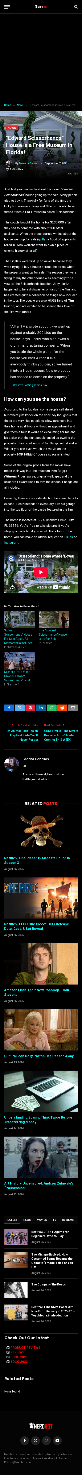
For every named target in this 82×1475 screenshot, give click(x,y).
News (12, 128)
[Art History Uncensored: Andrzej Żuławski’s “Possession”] (41, 1157)
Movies (42, 1219)
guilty (41, 239)
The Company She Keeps (48, 1284)
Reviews (68, 1219)
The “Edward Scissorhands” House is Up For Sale (53, 634)
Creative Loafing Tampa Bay (30, 385)
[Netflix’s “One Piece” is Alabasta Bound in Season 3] (41, 832)
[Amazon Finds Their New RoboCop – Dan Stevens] (41, 964)
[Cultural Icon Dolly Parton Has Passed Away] (41, 1029)
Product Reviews (25, 1348)
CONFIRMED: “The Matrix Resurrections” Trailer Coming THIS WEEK (61, 735)
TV (54, 1219)
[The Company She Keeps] (16, 1290)
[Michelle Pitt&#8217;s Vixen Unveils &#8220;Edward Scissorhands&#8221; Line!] (19, 661)
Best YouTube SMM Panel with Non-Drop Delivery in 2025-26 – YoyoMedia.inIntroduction (53, 1311)
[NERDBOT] (41, 7)
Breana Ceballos (30, 163)
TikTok (68, 537)
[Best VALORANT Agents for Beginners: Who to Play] (16, 1237)
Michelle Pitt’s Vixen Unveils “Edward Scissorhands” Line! (17, 676)
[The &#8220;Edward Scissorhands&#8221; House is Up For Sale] (54, 619)
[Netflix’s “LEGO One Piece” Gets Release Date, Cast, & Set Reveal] (41, 898)
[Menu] (7, 7)
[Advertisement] (41, 58)
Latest (12, 1219)
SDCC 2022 (19, 1362)
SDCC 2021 (19, 1357)
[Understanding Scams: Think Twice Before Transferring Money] (41, 1091)
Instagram (11, 543)
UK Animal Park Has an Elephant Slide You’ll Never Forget (22, 735)
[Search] (75, 7)
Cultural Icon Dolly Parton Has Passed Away (39, 1056)
